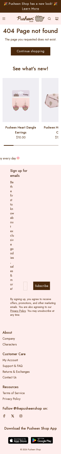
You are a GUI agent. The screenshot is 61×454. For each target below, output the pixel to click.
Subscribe (41, 286)
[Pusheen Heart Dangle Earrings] (21, 100)
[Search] (49, 18)
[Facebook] (4, 416)
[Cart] (56, 18)
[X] (12, 416)
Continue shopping (30, 51)
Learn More (30, 8)
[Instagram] (21, 416)
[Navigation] (3, 18)
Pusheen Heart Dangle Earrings (20, 130)
